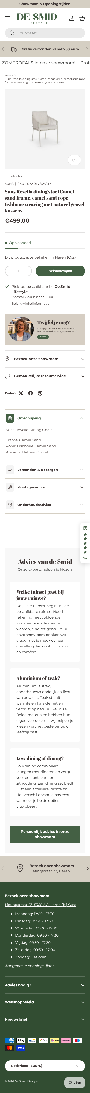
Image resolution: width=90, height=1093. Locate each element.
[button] (82, 18)
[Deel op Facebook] (30, 393)
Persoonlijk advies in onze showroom (45, 834)
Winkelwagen (60, 271)
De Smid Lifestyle (26, 1081)
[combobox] (45, 33)
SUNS (9, 184)
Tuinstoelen (14, 176)
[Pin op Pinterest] (40, 393)
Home (9, 75)
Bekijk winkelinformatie (30, 303)
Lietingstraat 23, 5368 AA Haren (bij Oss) (40, 904)
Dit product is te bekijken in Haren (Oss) (40, 257)
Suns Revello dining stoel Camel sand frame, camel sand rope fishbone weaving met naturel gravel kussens (45, 80)
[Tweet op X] (21, 393)
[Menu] (7, 18)
